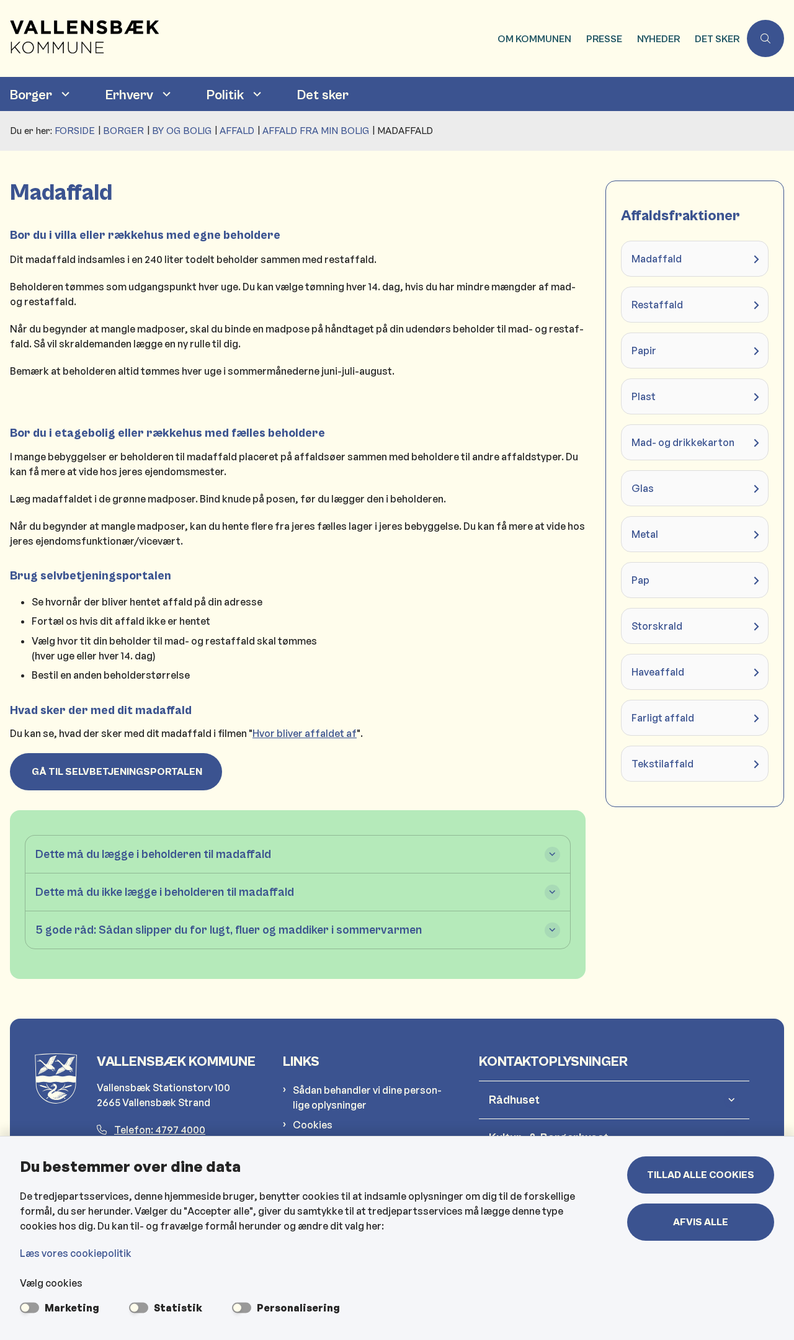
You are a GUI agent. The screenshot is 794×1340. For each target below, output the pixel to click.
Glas (642, 488)
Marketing (72, 1308)
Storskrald (656, 626)
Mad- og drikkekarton (682, 442)
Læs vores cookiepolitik (76, 1253)
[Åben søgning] (765, 38)
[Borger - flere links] (64, 94)
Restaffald (657, 304)
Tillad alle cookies (700, 1175)
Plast (643, 396)
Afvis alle (700, 1222)
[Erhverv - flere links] (165, 94)
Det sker (323, 95)
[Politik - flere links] (255, 94)
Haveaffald (657, 672)
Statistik (178, 1308)
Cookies (312, 1125)
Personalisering (298, 1308)
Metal (644, 534)
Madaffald (656, 258)
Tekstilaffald (662, 763)
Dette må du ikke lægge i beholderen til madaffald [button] (164, 892)
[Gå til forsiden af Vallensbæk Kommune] (245, 38)
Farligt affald (662, 718)
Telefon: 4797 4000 (159, 1129)
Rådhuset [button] (514, 1100)
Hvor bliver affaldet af (304, 733)
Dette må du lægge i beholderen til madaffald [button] (153, 854)
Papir (643, 350)
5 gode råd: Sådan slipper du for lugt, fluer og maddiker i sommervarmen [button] (228, 930)
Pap (640, 580)
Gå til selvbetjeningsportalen (116, 771)
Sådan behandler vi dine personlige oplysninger (367, 1097)
